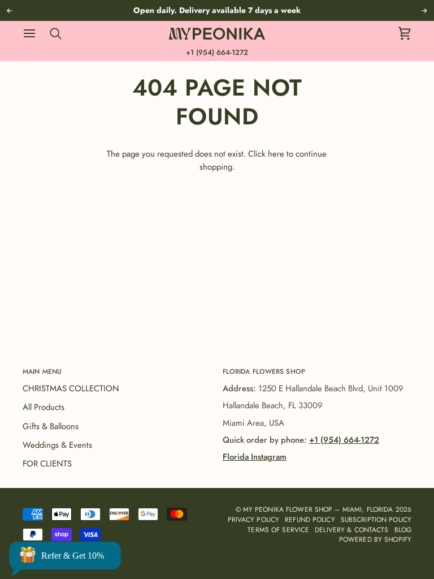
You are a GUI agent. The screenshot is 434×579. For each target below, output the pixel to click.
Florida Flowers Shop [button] (264, 371)
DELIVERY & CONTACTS (351, 529)
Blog (402, 529)
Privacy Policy (254, 519)
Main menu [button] (42, 371)
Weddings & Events (57, 445)
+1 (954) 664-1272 (217, 52)
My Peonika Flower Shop (288, 509)
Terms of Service (278, 529)
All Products (43, 407)
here (276, 154)
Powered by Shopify (375, 539)
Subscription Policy (376, 519)
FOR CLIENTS (47, 463)
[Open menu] (35, 33)
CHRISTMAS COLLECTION (71, 388)
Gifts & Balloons (51, 426)
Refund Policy (310, 519)
